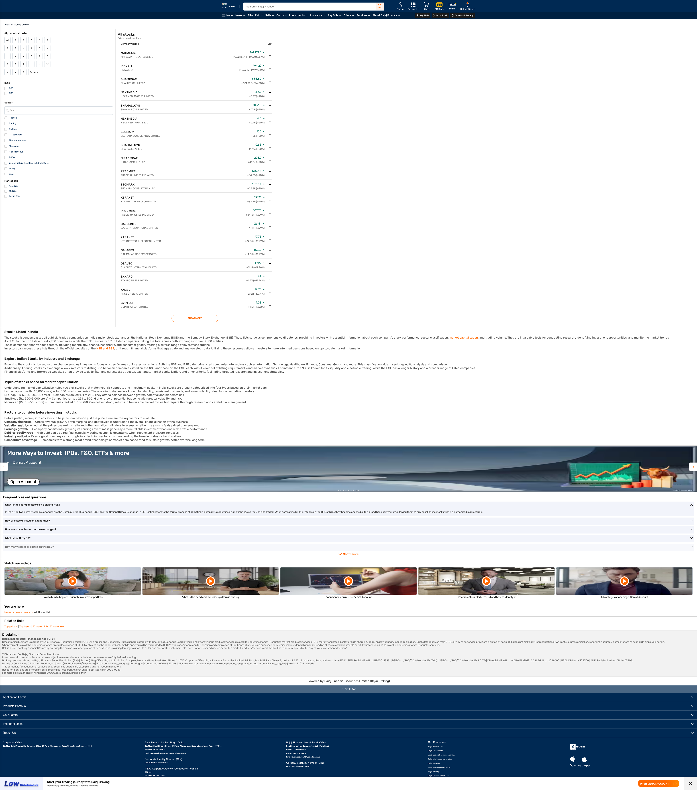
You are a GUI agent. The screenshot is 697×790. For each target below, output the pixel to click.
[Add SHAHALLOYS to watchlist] (270, 107)
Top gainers (11, 626)
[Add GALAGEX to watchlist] (270, 252)
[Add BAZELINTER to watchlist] (270, 225)
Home (7, 612)
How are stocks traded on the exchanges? (30, 529)
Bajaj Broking (433, 772)
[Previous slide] (4, 467)
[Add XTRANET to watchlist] (270, 199)
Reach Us (9, 732)
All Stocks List (42, 612)
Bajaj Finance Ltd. (436, 751)
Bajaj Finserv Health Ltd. (438, 776)
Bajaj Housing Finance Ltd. (439, 767)
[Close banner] (690, 783)
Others (34, 72)
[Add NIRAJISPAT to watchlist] (270, 159)
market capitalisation (463, 337)
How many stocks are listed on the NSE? (29, 546)
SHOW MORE (195, 318)
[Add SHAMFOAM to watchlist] (270, 80)
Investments (22, 612)
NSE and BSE (105, 348)
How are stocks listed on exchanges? (27, 520)
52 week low (57, 626)
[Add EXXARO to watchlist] (270, 278)
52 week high (40, 626)
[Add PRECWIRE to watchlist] (270, 173)
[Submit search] (380, 6)
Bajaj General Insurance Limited (441, 755)
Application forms (14, 697)
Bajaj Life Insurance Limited (440, 759)
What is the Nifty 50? (17, 538)
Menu (229, 15)
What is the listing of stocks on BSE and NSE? (32, 504)
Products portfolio (14, 706)
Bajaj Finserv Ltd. (435, 747)
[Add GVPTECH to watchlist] (270, 304)
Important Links (13, 723)
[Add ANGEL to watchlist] (270, 291)
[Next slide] (693, 467)
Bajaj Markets (434, 763)
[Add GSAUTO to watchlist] (270, 265)
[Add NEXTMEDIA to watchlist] (270, 94)
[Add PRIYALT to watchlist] (270, 67)
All (7, 40)
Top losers (25, 626)
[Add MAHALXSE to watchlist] (270, 54)
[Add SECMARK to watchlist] (270, 133)
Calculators (10, 714)
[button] (348, 469)
